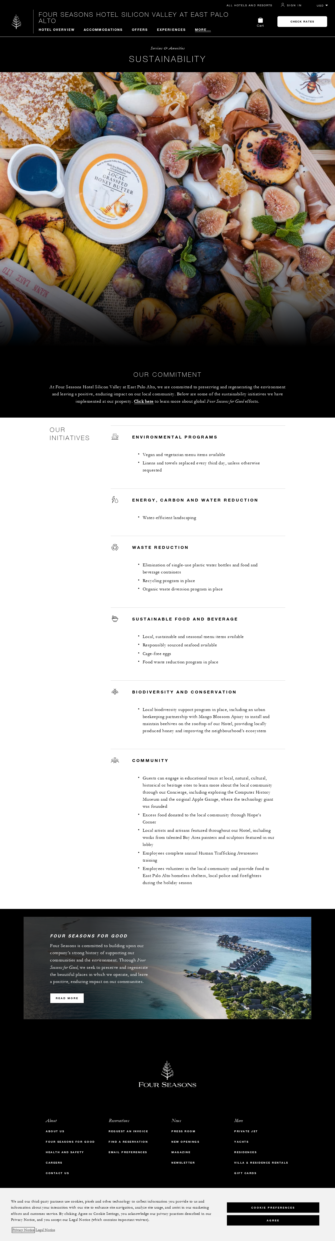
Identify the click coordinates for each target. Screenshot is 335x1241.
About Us (55, 1131)
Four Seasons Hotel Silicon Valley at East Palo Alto (134, 17)
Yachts (241, 1141)
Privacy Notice (23, 1230)
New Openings (185, 1141)
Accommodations (103, 29)
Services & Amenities (167, 48)
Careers (54, 1162)
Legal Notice (45, 1230)
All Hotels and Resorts (249, 5)
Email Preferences (128, 1152)
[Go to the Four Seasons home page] (16, 21)
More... (203, 29)
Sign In (294, 5)
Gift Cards (245, 1173)
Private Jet (246, 1131)
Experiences (171, 29)
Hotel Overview (57, 29)
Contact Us (57, 1173)
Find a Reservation (128, 1141)
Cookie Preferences (273, 1207)
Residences (245, 1152)
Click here (144, 401)
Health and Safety (65, 1152)
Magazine (181, 1152)
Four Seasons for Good (70, 1141)
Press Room (183, 1131)
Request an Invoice (128, 1131)
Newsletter (183, 1162)
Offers (140, 29)
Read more (67, 998)
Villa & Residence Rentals (261, 1162)
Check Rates (302, 21)
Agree (273, 1220)
